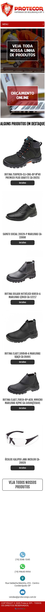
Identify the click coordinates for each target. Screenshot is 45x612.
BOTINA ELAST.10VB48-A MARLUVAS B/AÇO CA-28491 (22, 355)
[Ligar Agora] (22, 557)
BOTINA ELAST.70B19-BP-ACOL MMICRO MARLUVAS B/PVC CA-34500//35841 (22, 401)
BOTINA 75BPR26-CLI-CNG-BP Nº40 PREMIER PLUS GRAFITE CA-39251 (22, 176)
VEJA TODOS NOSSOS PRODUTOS (22, 484)
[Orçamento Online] (22, 117)
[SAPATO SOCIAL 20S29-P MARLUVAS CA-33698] (22, 231)
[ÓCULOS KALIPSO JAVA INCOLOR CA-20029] (22, 456)
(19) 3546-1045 (22, 559)
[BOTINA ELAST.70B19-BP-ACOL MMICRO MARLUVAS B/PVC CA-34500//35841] (22, 397)
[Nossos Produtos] (22, 72)
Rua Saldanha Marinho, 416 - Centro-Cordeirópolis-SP (22, 584)
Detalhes (22, 183)
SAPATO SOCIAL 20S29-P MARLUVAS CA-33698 (22, 235)
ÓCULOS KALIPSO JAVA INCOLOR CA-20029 (22, 461)
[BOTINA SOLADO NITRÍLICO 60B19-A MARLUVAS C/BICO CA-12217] (22, 291)
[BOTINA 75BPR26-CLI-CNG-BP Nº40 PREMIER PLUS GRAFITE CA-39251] (22, 171)
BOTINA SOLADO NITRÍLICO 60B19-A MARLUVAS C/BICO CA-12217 (22, 295)
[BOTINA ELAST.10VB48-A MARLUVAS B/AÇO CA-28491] (22, 351)
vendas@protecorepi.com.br (22, 597)
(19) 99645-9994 (22, 571)
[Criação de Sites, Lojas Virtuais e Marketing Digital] (20, 609)
